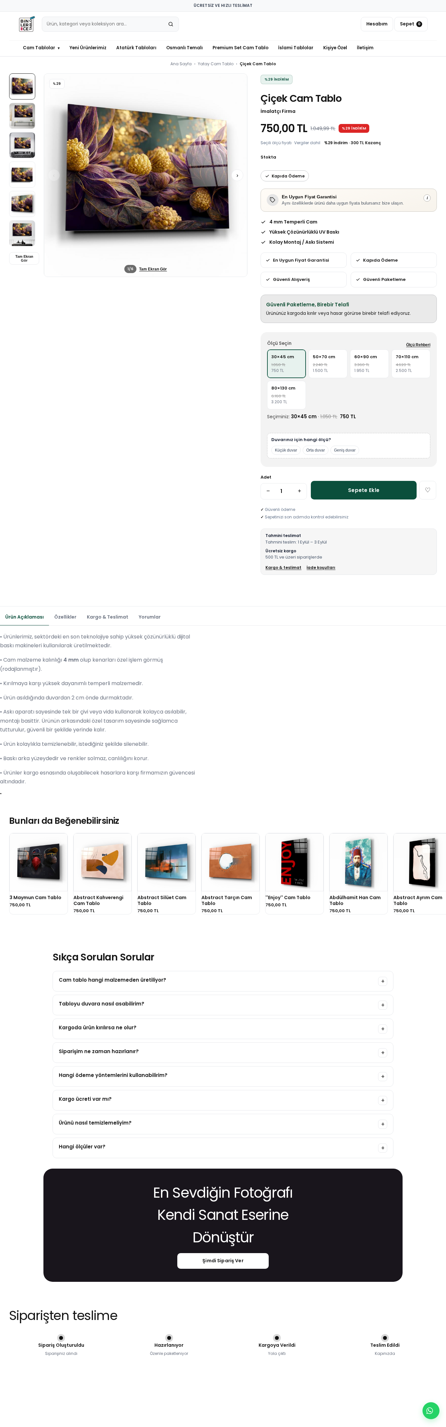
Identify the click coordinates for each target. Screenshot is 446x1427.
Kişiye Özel (335, 48)
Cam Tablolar (41, 48)
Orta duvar (315, 450)
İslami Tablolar (295, 48)
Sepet (410, 24)
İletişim (365, 48)
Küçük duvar (286, 450)
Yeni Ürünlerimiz (88, 48)
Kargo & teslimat (283, 567)
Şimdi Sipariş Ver (222, 1260)
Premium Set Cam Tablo (240, 48)
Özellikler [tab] (65, 617)
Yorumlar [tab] (150, 617)
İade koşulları (321, 567)
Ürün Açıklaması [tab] (24, 617)
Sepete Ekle (363, 490)
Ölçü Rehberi (418, 345)
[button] (145, 175)
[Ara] (171, 24)
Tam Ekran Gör (24, 258)
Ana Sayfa (181, 64)
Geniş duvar (345, 450)
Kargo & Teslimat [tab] (107, 617)
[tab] (22, 86)
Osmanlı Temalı (184, 48)
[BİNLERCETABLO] (26, 24)
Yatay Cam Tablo (215, 64)
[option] (286, 363)
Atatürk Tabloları (136, 48)
